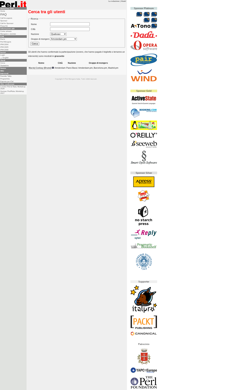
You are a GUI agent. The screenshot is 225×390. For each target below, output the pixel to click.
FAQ (3, 14)
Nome (34, 24)
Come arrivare (6, 31)
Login (2, 55)
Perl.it (2, 39)
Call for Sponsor (6, 23)
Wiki (2, 71)
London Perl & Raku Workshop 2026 (12, 88)
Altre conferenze (7, 84)
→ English (4, 58)
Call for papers (6, 18)
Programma (5, 79)
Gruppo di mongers (40, 39)
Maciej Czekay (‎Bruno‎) (40, 68)
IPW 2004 (4, 44)
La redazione (114, 1)
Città (33, 29)
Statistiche (4, 66)
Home (2, 11)
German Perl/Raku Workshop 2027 (12, 92)
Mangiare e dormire (8, 34)
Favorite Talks (5, 76)
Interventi (4, 73)
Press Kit (4, 26)
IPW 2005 (4, 47)
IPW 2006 (4, 50)
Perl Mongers (5, 42)
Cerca (2, 63)
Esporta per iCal (6, 81)
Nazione (35, 34)
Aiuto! (123, 1)
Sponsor (3, 21)
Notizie (3, 68)
